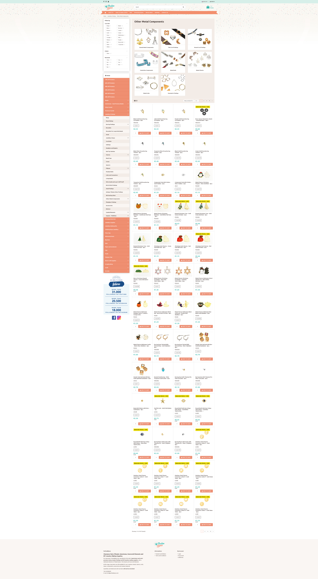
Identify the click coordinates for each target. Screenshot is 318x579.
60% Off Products (110, 86)
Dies (106, 243)
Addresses (180, 557)
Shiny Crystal (108, 107)
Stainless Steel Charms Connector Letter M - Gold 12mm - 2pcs (182, 510)
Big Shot (107, 239)
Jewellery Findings (110, 114)
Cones (107, 161)
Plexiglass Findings (111, 202)
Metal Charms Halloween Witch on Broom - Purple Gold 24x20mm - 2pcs (183, 313)
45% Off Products (110, 93)
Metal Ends (173, 70)
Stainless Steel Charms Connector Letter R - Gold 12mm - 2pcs (182, 477)
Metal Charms (200, 70)
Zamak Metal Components (146, 47)
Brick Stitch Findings (111, 185)
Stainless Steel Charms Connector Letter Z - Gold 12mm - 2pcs (202, 443)
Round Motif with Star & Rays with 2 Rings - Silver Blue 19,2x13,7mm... (141, 443)
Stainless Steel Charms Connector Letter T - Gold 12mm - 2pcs (161, 477)
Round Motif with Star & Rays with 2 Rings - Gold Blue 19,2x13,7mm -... (203, 410)
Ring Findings (109, 121)
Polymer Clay (108, 257)
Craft (106, 267)
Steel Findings (110, 188)
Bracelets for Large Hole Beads (114, 131)
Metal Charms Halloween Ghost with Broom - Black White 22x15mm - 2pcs (203, 280)
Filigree (108, 168)
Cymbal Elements (110, 212)
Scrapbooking (109, 264)
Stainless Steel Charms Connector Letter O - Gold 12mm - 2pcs (140, 510)
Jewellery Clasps (110, 137)
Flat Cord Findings (173, 47)
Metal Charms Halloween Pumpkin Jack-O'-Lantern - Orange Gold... (140, 313)
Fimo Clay (107, 233)
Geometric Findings (173, 93)
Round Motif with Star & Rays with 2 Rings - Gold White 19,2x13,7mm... (183, 410)
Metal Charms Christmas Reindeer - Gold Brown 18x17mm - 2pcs (142, 215)
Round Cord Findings (199, 47)
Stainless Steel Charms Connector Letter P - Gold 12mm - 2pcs (204, 477)
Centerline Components (146, 70)
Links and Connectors (112, 175)
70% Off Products (110, 79)
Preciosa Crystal (109, 110)
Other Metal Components (113, 198)
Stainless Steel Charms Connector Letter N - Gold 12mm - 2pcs (161, 510)
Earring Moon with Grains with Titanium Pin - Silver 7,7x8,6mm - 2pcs (183, 443)
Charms (108, 154)
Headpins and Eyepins (112, 148)
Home (108, 75)
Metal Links (146, 93)
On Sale (107, 271)
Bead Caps (109, 158)
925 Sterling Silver (111, 195)
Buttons (108, 209)
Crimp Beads (109, 178)
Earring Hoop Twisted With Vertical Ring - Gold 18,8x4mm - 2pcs (162, 346)
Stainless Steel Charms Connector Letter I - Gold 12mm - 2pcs (203, 510)
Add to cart (145, 133)
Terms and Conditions (161, 555)
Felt (106, 250)
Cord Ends (108, 141)
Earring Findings (110, 124)
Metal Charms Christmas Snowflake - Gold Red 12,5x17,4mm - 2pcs (181, 280)
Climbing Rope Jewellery (111, 229)
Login (179, 553)
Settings (108, 144)
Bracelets (108, 127)
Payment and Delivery (161, 553)
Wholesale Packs (109, 236)
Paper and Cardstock (110, 246)
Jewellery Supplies (110, 222)
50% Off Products (110, 90)
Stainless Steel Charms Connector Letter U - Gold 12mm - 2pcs (140, 477)
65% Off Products (110, 83)
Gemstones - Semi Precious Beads (114, 103)
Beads (106, 100)
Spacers (108, 165)
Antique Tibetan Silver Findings (114, 192)
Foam (106, 253)
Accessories (109, 205)
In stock (135, 125)
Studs (107, 134)
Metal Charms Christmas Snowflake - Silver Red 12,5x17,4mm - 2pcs (160, 280)
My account (181, 555)
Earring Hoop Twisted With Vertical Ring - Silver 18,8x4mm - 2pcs (183, 346)
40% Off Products (110, 96)
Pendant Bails (109, 171)
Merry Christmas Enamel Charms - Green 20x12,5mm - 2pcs (141, 280)
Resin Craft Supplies (110, 260)
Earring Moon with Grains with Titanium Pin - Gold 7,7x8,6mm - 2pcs (162, 443)
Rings (107, 117)
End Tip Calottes (110, 151)
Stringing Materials (110, 219)
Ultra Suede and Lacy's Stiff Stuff (115, 182)
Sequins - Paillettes (111, 215)
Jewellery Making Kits (111, 226)
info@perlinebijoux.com (112, 573)
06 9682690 (108, 571)
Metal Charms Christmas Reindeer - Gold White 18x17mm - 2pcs (162, 215)
